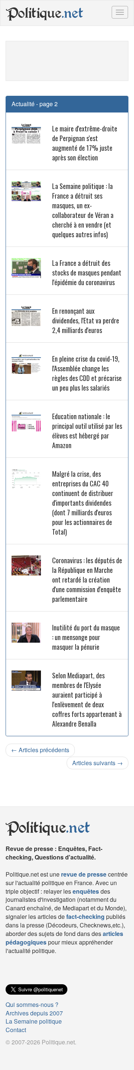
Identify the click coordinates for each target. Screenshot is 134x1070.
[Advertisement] (67, 59)
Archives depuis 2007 (34, 1013)
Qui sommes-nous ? (32, 1004)
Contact (16, 1029)
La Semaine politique (34, 1021)
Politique (44, 13)
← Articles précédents (40, 750)
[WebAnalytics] (20, 1054)
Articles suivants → (97, 763)
